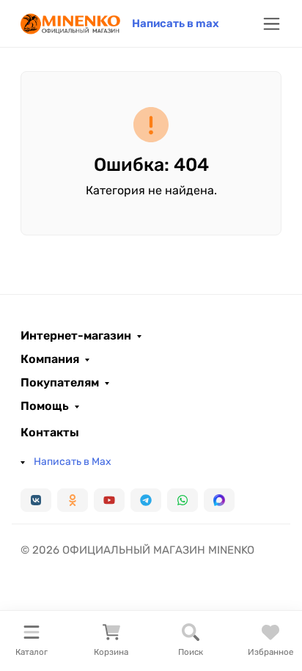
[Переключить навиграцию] (271, 24)
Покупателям (60, 383)
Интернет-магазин (76, 336)
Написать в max (175, 23)
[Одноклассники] (72, 500)
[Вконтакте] (36, 500)
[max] (219, 500)
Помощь (45, 406)
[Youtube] (109, 500)
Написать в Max (72, 461)
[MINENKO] (70, 22)
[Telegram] (145, 500)
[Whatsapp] (182, 500)
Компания (50, 359)
